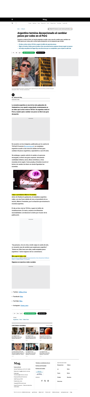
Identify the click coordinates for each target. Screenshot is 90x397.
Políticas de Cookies (40, 368)
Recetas (69, 377)
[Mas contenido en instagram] (48, 380)
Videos (69, 365)
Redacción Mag (18, 97)
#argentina (41, 258)
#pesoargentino (32, 258)
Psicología (59, 23)
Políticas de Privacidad (41, 365)
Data (68, 369)
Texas (39, 23)
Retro (68, 373)
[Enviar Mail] (13, 97)
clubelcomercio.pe (26, 392)
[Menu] (13, 19)
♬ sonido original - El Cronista (22, 259)
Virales (59, 377)
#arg (37, 258)
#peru (13, 259)
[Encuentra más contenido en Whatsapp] (19, 53)
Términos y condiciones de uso (43, 362)
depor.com (41, 392)
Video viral (26, 319)
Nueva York (43, 23)
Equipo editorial (17, 367)
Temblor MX (65, 23)
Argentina (15, 319)
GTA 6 (48, 23)
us (58, 369)
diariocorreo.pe (55, 392)
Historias (59, 381)
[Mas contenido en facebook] (41, 380)
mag (71, 392)
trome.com (48, 392)
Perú (21, 319)
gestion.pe (34, 392)
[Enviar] (12, 23)
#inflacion (46, 258)
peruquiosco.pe (64, 392)
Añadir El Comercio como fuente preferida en (60, 28)
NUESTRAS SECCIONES (61, 362)
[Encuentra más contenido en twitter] (16, 53)
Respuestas (60, 365)
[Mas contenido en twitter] (45, 380)
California (34, 23)
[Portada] (17, 365)
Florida (30, 23)
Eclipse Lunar (53, 23)
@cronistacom (29, 146)
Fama (58, 373)
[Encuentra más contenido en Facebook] (13, 53)
